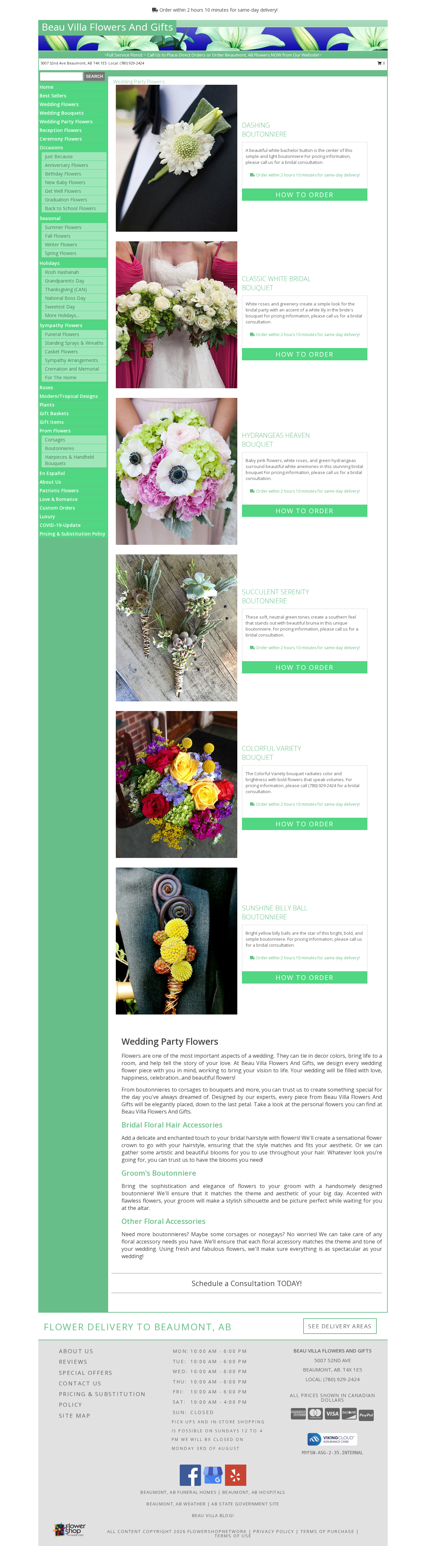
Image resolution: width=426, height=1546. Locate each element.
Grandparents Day (64, 281)
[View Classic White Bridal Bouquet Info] (177, 315)
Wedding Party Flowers (66, 121)
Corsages (55, 439)
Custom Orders (57, 508)
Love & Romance (59, 499)
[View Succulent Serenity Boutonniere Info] (177, 628)
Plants (47, 405)
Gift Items (52, 422)
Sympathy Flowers (61, 325)
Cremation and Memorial (72, 369)
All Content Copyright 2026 (146, 1531)
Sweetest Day (60, 306)
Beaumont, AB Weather (176, 1504)
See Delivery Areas (340, 1326)
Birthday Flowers (63, 174)
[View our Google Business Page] (213, 1484)
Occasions (51, 147)
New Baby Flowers (65, 182)
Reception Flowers (61, 130)
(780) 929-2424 (132, 62)
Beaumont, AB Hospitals (254, 1492)
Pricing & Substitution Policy (73, 534)
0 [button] (383, 62)
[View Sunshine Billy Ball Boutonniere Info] (177, 941)
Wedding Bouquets (62, 113)
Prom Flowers (55, 430)
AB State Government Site (245, 1504)
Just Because (59, 156)
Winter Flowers (61, 244)
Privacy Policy (273, 1531)
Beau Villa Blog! (213, 1515)
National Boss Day (65, 298)
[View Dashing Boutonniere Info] (177, 158)
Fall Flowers (58, 236)
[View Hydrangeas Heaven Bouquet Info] (177, 471)
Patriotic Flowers (59, 490)
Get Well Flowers (63, 191)
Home (46, 87)
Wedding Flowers (59, 104)
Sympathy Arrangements (71, 360)
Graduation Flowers (66, 199)
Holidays (50, 263)
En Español (52, 473)
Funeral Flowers (62, 334)
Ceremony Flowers (61, 139)
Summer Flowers (63, 227)
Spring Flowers (61, 253)
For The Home (61, 377)
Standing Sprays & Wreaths (74, 343)
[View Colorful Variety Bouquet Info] (177, 784)
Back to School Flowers (70, 208)
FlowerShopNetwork (217, 1531)
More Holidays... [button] (62, 315)
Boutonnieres (59, 448)
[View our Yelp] (235, 1484)
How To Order (304, 194)
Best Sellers (53, 95)
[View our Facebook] (190, 1484)
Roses (46, 387)
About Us (50, 482)
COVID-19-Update (60, 525)
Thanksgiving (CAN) (66, 289)
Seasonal (50, 218)
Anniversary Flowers (66, 165)
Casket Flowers (61, 351)
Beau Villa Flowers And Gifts (107, 27)
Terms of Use (233, 1536)
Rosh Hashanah (62, 272)
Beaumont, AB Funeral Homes (178, 1492)
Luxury (47, 516)
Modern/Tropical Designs (69, 396)
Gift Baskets (54, 413)
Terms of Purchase (327, 1531)
